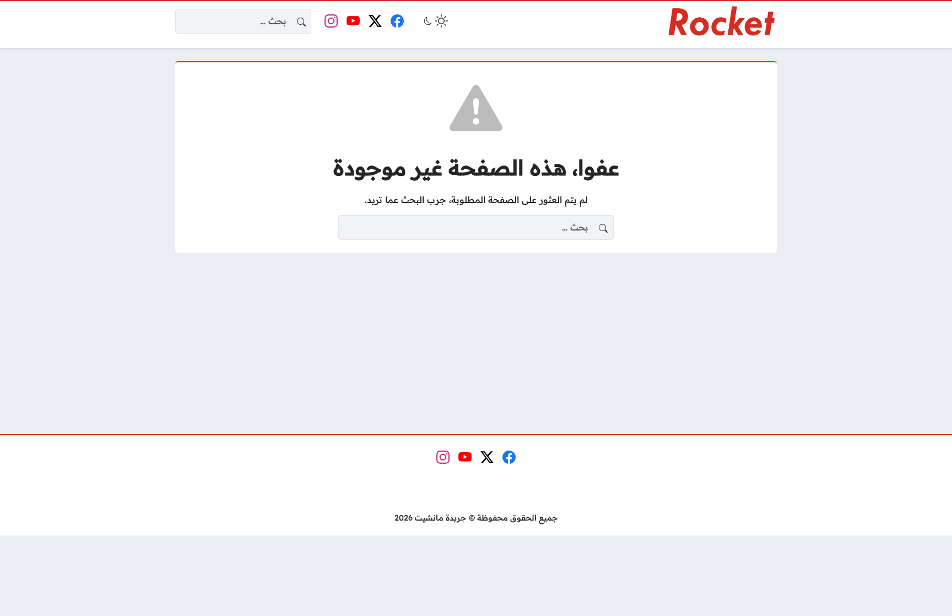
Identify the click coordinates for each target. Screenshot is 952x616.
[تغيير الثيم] (434, 21)
